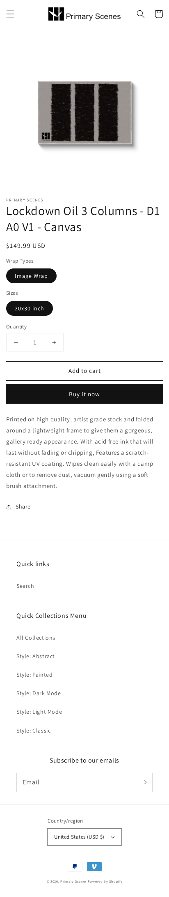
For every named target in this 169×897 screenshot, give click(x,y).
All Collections (35, 637)
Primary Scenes (73, 881)
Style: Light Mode (39, 711)
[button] (10, 14)
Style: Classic (33, 730)
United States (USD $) (79, 836)
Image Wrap (31, 276)
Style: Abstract (35, 656)
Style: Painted (34, 674)
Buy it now (84, 394)
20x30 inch (29, 308)
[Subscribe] (144, 782)
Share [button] (23, 506)
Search (25, 586)
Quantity (16, 326)
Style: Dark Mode (38, 693)
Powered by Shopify (105, 881)
